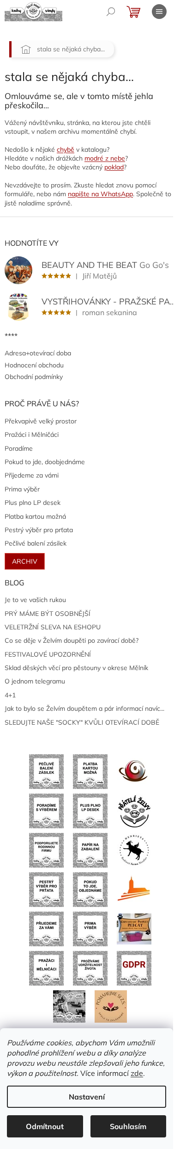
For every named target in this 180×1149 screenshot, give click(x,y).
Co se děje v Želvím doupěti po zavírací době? (71, 640)
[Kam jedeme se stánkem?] (69, 1005)
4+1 (10, 695)
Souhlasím (128, 1126)
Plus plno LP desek (32, 502)
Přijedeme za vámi (32, 475)
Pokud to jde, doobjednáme (45, 462)
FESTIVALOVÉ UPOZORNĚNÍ (48, 654)
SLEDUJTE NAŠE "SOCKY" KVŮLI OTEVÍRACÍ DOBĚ (82, 722)
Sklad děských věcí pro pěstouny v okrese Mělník (76, 668)
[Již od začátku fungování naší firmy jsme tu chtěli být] (46, 967)
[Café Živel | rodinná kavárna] (134, 771)
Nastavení (87, 1096)
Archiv (24, 561)
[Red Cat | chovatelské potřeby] (134, 928)
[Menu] (159, 11)
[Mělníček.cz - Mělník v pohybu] (134, 889)
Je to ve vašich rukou (35, 600)
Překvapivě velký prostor (41, 421)
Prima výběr (22, 489)
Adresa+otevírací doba (38, 353)
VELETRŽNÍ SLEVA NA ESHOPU (53, 627)
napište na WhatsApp (100, 194)
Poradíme (19, 448)
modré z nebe (104, 158)
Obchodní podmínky (34, 377)
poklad (114, 167)
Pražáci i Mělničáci (32, 434)
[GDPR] (134, 967)
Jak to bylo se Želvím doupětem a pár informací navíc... (84, 708)
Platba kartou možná (35, 516)
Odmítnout (45, 1126)
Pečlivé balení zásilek (35, 543)
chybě (65, 149)
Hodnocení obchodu (34, 365)
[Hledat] (111, 11)
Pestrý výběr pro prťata (39, 530)
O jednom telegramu (35, 681)
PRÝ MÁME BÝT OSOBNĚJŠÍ (47, 613)
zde (137, 1073)
